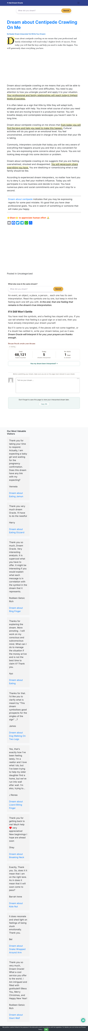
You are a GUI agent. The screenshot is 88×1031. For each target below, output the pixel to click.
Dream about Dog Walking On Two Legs (17, 735)
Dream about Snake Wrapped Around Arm (17, 949)
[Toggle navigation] (78, 3)
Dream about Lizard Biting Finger (16, 804)
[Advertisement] (44, 68)
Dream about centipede (20, 199)
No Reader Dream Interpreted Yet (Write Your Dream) (26, 34)
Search (66, 11)
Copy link (44, 404)
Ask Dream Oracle (15, 3)
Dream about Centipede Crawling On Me (42, 24)
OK (46, 1029)
